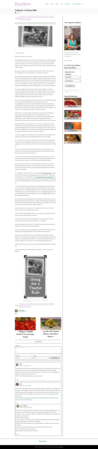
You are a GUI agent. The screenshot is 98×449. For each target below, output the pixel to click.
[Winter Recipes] (72, 139)
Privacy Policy (42, 441)
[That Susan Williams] (23, 4)
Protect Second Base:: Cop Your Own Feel (32, 375)
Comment (17, 345)
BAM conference (47, 173)
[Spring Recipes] (72, 102)
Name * (18, 355)
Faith (16, 313)
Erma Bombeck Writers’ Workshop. (44, 177)
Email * (35, 355)
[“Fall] (72, 127)
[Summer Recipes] (72, 114)
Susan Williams (22, 310)
